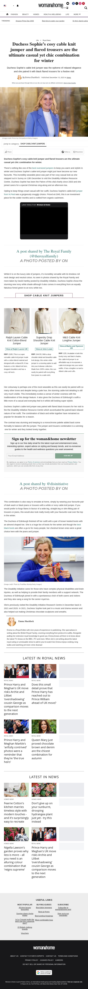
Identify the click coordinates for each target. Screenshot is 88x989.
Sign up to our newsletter (63, 914)
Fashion (14, 14)
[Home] (7, 14)
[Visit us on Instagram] (80, 3)
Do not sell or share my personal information (44, 964)
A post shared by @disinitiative (44, 483)
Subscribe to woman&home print (63, 908)
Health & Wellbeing (52, 14)
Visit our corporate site (74, 982)
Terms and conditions (68, 956)
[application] (44, 220)
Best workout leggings (44, 916)
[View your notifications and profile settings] (17, 5)
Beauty (25, 14)
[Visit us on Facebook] (73, 3)
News (69, 77)
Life (67, 14)
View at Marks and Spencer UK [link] (71, 347)
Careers (59, 960)
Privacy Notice (72, 462)
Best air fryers (44, 912)
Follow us (67, 152)
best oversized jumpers (42, 168)
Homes (36, 14)
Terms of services (34, 462)
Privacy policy (31, 960)
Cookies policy (47, 960)
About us (14, 956)
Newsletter (79, 152)
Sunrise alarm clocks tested (24, 914)
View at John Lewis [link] (44, 349)
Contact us (51, 956)
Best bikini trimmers (44, 908)
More (76, 14)
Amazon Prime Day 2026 (25, 21)
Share (10, 152)
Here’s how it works (70, 83)
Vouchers (25, 933)
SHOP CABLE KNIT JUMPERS (33, 143)
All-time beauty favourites (25, 908)
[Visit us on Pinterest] (83, 3)
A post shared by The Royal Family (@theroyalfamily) (43, 253)
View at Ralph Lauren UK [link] (17, 349)
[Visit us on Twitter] (76, 3)
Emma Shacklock (32, 77)
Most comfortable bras (44, 920)
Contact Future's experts (32, 956)
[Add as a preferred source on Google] (44, 972)
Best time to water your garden (53, 21)
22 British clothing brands (25, 928)
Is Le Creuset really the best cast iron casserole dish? (24, 921)
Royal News (47, 40)
